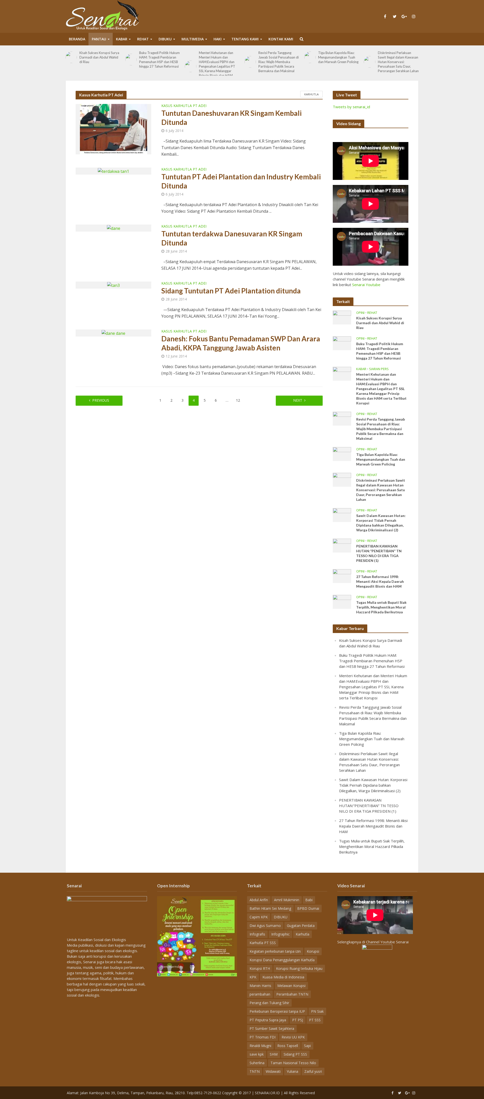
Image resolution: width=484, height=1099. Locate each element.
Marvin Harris (260, 985)
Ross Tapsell (287, 1045)
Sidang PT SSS (295, 1054)
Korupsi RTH (260, 968)
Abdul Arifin (259, 899)
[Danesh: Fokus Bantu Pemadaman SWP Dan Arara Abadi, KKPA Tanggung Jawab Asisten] (113, 333)
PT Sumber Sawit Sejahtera (272, 1028)
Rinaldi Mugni (260, 1045)
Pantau (99, 39)
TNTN (255, 1071)
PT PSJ (297, 1020)
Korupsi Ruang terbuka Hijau (299, 968)
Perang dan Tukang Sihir (269, 1002)
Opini (360, 313)
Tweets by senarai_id (351, 106)
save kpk (257, 1054)
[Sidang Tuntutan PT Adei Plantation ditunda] (113, 285)
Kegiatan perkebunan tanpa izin (275, 951)
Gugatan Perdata (301, 925)
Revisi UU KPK (293, 1037)
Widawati (273, 1071)
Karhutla (311, 94)
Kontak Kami (280, 39)
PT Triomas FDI (263, 1037)
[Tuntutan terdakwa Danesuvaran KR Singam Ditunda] (113, 228)
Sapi (307, 1045)
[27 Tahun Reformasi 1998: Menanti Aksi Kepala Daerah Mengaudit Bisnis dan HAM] (342, 575)
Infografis (257, 934)
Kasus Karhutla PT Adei (183, 106)
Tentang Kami (245, 39)
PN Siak (317, 1011)
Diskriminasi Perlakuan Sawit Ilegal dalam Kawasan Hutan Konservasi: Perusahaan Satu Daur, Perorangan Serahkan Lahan (398, 62)
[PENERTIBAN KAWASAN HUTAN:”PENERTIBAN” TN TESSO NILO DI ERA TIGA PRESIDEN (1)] (342, 544)
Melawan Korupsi (291, 985)
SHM (274, 1054)
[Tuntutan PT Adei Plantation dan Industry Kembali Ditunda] (113, 171)
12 (238, 400)
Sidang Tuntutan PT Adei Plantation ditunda (231, 290)
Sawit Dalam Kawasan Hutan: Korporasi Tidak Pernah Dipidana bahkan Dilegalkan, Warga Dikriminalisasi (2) (381, 522)
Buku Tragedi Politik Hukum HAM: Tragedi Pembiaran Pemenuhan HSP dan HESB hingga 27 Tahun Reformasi (159, 59)
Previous (100, 400)
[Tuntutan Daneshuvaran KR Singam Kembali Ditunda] (113, 128)
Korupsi (313, 951)
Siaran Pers (379, 369)
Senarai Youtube (366, 284)
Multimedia (193, 39)
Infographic (280, 934)
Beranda (77, 39)
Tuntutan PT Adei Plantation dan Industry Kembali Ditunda (241, 181)
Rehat (143, 39)
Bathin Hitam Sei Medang (270, 908)
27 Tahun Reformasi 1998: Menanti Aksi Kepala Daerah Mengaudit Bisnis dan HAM (380, 581)
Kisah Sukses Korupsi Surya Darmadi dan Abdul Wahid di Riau (99, 57)
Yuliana (292, 1071)
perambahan (260, 994)
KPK (253, 977)
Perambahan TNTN (292, 994)
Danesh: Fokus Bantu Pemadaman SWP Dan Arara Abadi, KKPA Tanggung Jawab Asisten (240, 343)
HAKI (218, 39)
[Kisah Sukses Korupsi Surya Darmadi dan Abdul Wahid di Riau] (71, 57)
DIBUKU (165, 39)
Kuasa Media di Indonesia (283, 977)
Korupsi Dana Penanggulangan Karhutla (282, 959)
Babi (309, 899)
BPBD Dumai (308, 908)
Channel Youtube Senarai (387, 941)
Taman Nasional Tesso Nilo (293, 1062)
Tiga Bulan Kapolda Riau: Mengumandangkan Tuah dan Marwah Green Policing (338, 57)
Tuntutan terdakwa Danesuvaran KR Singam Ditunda (231, 238)
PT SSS (315, 1020)
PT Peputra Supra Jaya (268, 1020)
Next (297, 400)
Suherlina (257, 1062)
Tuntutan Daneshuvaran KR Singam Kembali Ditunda (231, 117)
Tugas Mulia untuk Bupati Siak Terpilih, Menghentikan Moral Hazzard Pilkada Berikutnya (381, 607)
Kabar (121, 39)
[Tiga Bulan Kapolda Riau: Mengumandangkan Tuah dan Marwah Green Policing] (310, 57)
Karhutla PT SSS (263, 942)
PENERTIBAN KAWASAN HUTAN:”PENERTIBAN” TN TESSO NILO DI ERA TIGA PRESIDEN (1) (379, 553)
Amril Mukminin (286, 899)
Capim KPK (259, 917)
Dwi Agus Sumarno (265, 925)
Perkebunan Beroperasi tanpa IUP (277, 1011)
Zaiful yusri (313, 1071)
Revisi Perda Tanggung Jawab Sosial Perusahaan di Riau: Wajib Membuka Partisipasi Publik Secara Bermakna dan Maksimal (278, 62)
